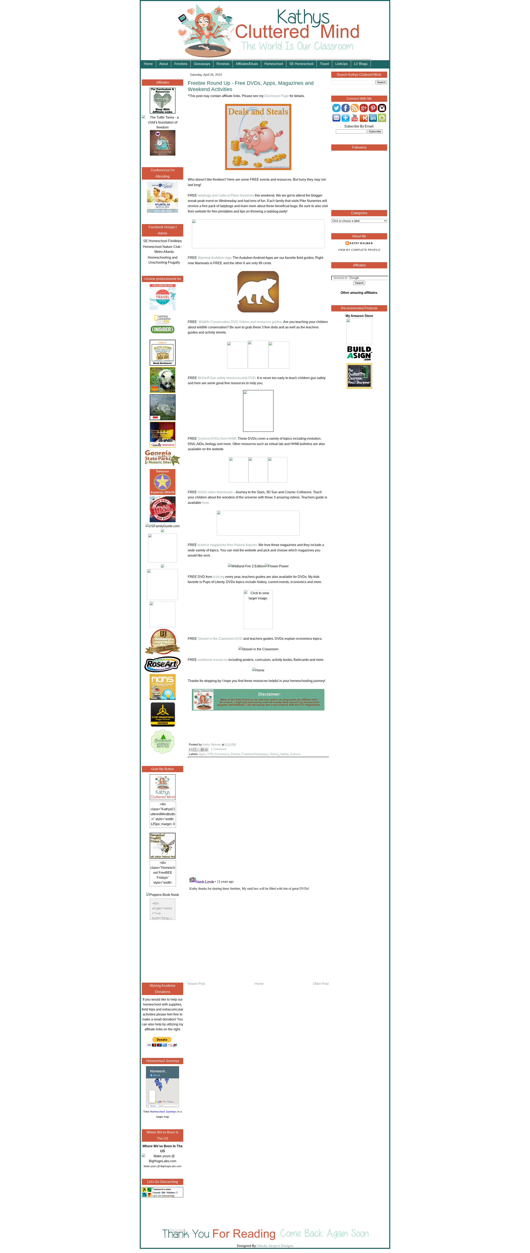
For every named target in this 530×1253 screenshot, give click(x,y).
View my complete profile (359, 249)
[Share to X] (198, 750)
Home (148, 64)
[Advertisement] (162, 950)
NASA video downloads (215, 492)
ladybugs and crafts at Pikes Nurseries (226, 195)
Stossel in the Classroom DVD (220, 638)
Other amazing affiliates (359, 292)
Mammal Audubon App (214, 257)
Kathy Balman (361, 243)
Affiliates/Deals (247, 64)
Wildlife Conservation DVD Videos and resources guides (240, 322)
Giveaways (202, 64)
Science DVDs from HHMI (217, 438)
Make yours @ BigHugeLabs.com (162, 1166)
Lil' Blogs (360, 64)
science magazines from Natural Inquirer (227, 545)
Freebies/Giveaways (254, 754)
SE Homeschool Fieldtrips (162, 241)
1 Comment (218, 749)
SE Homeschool (301, 64)
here (205, 502)
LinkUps (341, 64)
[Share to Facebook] (202, 750)
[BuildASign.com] (359, 360)
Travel (324, 64)
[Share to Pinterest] (206, 750)
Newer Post (196, 983)
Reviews (223, 64)
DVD (210, 754)
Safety (284, 754)
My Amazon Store (359, 316)
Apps (202, 754)
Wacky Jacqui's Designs (275, 1246)
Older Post (321, 983)
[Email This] (191, 750)
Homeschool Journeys (163, 1111)
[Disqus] (258, 819)
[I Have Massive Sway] (162, 531)
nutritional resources (213, 659)
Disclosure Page (276, 96)
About (163, 64)
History (274, 754)
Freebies (180, 64)
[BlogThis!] (195, 750)
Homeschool (273, 64)
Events (235, 754)
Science (295, 754)
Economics (222, 754)
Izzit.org (218, 576)
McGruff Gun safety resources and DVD (226, 378)
